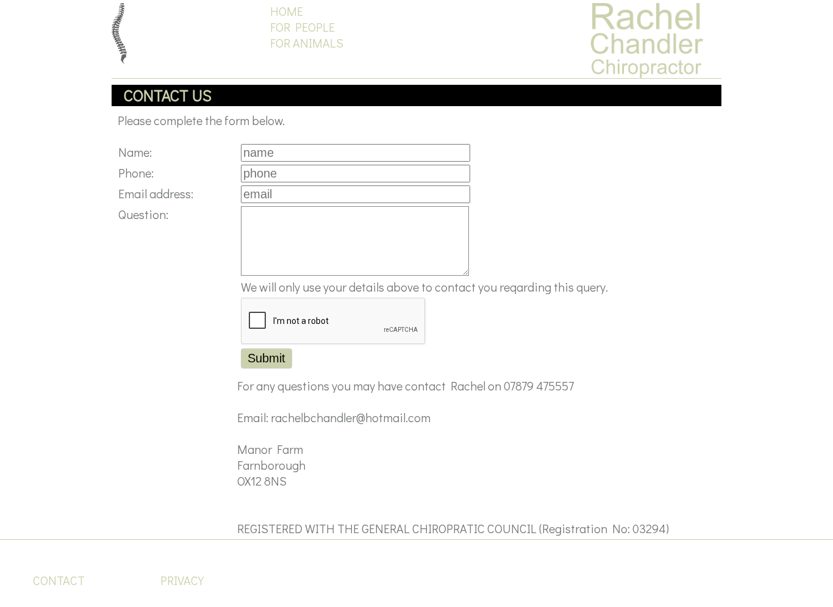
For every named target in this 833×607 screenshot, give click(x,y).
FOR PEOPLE (302, 27)
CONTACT (59, 580)
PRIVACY (182, 580)
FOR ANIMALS (306, 43)
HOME (286, 11)
